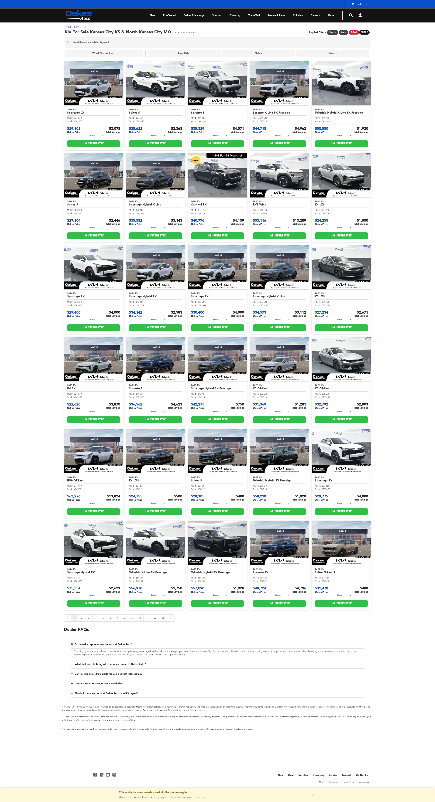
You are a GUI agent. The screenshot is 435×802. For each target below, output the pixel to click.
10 (139, 618)
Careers (315, 15)
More (92, 136)
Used (291, 775)
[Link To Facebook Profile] (95, 774)
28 (163, 618)
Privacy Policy (348, 782)
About (331, 15)
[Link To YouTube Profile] (108, 774)
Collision (298, 15)
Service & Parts (276, 15)
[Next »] (171, 618)
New (152, 15)
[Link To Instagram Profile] (114, 774)
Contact (346, 775)
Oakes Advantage (194, 15)
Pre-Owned (169, 15)
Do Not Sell (362, 775)
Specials (217, 15)
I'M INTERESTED (93, 143)
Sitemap (333, 782)
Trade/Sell (254, 15)
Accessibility (364, 782)
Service (333, 775)
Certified (303, 775)
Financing (234, 15)
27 (155, 618)
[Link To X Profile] (102, 774)
